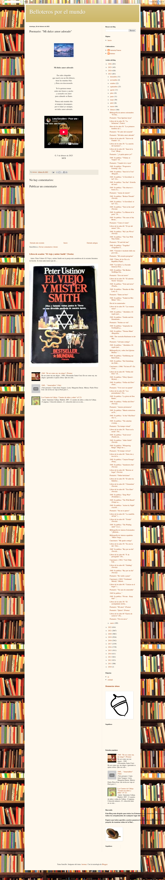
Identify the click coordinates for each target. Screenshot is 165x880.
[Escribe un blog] (59, 172)
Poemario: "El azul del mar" (119, 242)
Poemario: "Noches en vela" (119, 322)
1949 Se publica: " (116, 593)
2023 (110, 74)
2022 (110, 627)
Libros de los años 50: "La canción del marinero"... (121, 145)
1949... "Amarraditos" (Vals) (51, 385)
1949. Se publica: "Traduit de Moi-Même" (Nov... (122, 299)
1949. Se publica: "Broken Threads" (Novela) (122, 197)
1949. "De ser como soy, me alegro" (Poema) (56, 373)
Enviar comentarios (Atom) (48, 247)
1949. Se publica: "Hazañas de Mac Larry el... (122, 290)
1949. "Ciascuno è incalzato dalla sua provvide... (122, 252)
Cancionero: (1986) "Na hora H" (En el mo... (122, 367)
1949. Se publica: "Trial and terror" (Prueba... (122, 285)
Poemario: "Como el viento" (119, 223)
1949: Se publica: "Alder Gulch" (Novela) (121, 441)
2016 (110, 647)
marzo (112, 106)
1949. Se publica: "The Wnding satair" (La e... (120, 525)
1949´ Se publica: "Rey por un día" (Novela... (122, 550)
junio (112, 96)
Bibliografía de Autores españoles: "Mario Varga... (121, 536)
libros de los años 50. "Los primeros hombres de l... (122, 127)
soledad (110, 680)
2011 (110, 663)
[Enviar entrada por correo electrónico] (53, 172)
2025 (110, 67)
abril (112, 103)
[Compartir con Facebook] (64, 172)
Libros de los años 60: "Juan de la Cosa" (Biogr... (121, 150)
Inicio (66, 243)
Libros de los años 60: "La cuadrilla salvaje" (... (122, 515)
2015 (110, 650)
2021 (110, 630)
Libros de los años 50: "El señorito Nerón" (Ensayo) (121, 279)
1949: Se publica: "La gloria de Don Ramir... (122, 397)
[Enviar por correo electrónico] (57, 172)
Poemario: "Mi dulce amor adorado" (122, 135)
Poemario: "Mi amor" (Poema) (120, 607)
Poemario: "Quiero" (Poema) (120, 610)
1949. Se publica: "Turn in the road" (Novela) (122, 208)
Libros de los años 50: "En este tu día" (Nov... (121, 545)
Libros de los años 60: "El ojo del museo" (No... (121, 227)
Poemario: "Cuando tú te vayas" (121, 163)
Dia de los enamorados (117, 303)
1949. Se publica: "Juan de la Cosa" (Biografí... (122, 172)
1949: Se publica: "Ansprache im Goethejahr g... (121, 327)
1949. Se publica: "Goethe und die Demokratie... (121, 318)
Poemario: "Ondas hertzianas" (120, 475)
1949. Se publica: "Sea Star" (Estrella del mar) (123, 183)
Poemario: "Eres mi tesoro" (119, 275)
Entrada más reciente (37, 243)
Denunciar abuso (112, 686)
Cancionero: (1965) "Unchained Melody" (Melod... (120, 580)
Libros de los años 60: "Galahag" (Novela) (121, 566)
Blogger (104, 864)
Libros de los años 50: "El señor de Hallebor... (122, 480)
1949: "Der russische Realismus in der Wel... (123, 337)
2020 (110, 634)
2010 (110, 667)
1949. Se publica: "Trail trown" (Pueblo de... (120, 436)
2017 (110, 644)
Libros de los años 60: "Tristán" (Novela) (120, 520)
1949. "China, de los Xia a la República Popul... (119, 260)
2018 (110, 640)
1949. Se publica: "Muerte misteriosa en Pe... (122, 411)
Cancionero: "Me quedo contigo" (121, 540)
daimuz (112, 54)
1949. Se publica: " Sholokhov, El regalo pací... (121, 313)
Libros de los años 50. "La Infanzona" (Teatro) (119, 122)
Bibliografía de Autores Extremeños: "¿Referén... (122, 531)
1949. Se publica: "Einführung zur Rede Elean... (121, 356)
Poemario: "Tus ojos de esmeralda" (122, 590)
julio (112, 93)
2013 (110, 657)
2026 (110, 64)
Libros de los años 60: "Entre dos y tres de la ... (122, 455)
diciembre (113, 76)
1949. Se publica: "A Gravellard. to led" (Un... (122, 178)
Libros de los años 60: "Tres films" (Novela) (121, 490)
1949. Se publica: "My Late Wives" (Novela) (122, 232)
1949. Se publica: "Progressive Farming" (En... (120, 167)
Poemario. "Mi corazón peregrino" (121, 256)
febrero (113, 109)
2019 (110, 637)
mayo (112, 100)
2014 (110, 653)
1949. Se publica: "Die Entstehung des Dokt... (121, 362)
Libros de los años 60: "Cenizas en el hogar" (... (122, 585)
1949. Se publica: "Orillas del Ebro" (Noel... (122, 383)
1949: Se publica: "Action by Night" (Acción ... (122, 506)
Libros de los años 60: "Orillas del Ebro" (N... (121, 373)
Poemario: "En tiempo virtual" (120, 426)
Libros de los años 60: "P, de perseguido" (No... (119, 555)
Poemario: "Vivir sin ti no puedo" (121, 387)
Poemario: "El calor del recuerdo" (121, 132)
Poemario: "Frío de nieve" (119, 619)
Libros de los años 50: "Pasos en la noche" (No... (121, 430)
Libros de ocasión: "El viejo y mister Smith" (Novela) (51, 254)
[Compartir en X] (62, 172)
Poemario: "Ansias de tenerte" (120, 193)
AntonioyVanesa (115, 50)
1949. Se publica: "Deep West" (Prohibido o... (120, 496)
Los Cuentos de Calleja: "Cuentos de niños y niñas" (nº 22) (61, 397)
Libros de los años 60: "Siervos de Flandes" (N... (121, 139)
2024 (110, 70)
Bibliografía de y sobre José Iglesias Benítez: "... (122, 351)
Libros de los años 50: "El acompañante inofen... (119, 603)
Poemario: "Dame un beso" (119, 294)
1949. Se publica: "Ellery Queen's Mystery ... (121, 378)
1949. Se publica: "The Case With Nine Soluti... (121, 238)
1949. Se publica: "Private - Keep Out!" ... (121, 597)
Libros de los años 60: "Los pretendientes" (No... (119, 392)
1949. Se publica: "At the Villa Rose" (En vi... (122, 416)
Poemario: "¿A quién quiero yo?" (121, 154)
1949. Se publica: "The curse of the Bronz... (122, 218)
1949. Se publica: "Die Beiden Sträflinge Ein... (120, 271)
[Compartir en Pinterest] (66, 172)
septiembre (114, 86)
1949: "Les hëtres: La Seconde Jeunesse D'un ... (120, 266)
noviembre (114, 80)
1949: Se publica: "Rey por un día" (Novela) (122, 571)
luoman (84, 864)
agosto (112, 90)
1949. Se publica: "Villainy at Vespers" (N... (120, 159)
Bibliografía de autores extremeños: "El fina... (122, 113)
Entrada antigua (92, 243)
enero (112, 623)
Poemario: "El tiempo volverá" (120, 451)
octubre (113, 83)
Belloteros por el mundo (57, 11)
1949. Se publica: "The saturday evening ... (121, 422)
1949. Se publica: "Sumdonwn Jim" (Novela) (122, 466)
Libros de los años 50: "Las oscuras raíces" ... (122, 307)
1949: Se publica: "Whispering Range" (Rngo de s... (120, 446)
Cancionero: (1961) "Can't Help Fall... (120, 561)
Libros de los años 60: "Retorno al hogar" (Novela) (121, 471)
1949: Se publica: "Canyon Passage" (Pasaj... (122, 460)
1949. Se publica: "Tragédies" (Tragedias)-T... (120, 246)
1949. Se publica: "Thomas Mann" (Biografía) (121, 332)
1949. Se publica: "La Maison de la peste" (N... (122, 213)
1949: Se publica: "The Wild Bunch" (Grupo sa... (122, 501)
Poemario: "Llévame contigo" (120, 342)
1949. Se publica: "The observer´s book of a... (121, 188)
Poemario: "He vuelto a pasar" (120, 576)
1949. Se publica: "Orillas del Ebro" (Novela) (122, 402)
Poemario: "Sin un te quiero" (120, 510)
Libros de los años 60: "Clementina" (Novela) (122, 485)
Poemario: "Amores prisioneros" (121, 407)
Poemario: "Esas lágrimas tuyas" (121, 118)
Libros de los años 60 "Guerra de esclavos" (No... (121, 614)
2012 (110, 660)
